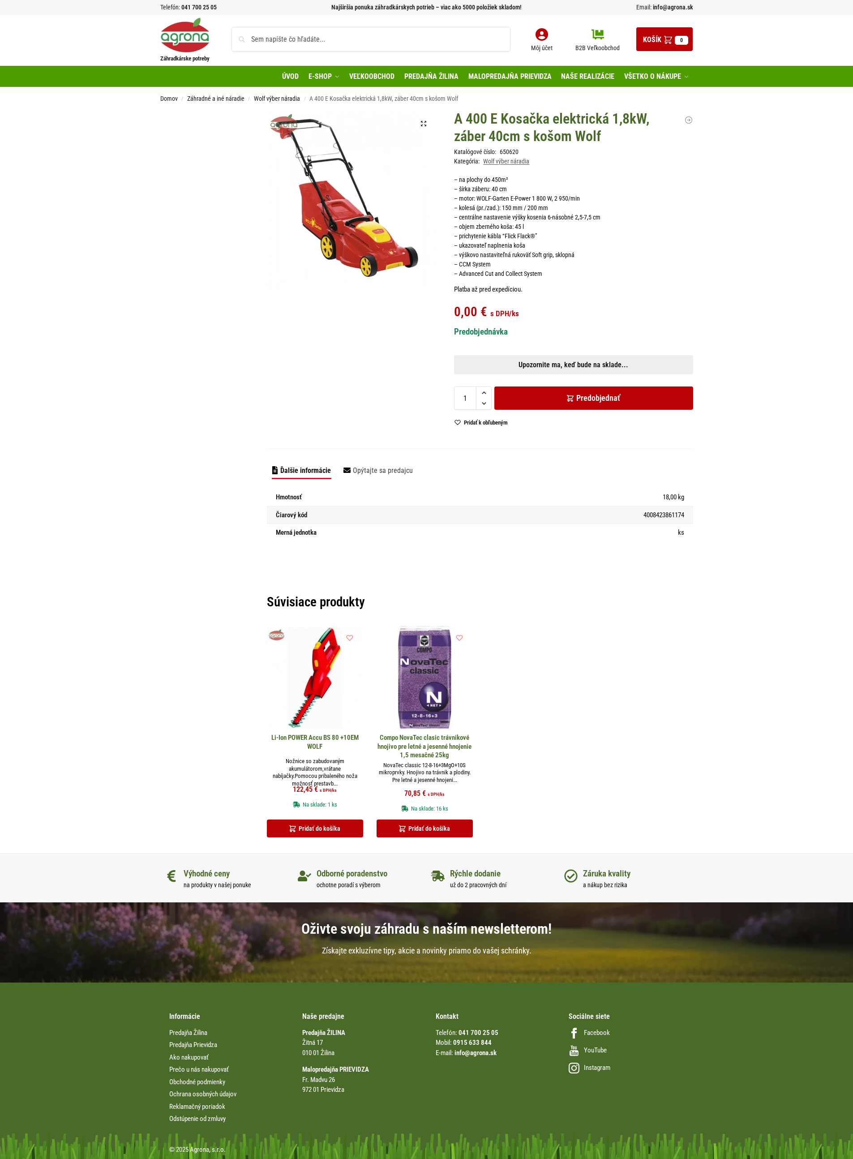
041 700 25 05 (199, 7)
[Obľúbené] (349, 637)
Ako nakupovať (189, 1057)
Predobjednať (598, 398)
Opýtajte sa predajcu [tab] (383, 470)
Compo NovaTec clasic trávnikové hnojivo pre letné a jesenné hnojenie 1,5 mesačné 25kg (424, 746)
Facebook (597, 1033)
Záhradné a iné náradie (215, 98)
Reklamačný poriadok (197, 1107)
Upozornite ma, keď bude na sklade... (415, 314)
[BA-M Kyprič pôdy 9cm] (688, 120)
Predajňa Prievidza (193, 1045)
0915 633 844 (472, 1043)
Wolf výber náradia (277, 98)
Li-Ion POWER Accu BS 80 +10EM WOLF (315, 742)
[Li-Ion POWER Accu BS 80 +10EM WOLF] (315, 678)
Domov (169, 98)
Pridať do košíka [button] (319, 828)
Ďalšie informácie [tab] (305, 470)
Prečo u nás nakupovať (199, 1069)
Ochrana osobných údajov (202, 1094)
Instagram (597, 1068)
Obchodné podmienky (197, 1082)
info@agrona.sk (672, 7)
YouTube (595, 1050)
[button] (664, 39)
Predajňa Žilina (188, 1033)
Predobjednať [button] (419, 335)
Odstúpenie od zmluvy (197, 1119)
